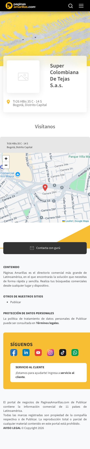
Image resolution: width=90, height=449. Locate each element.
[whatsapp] (74, 352)
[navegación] (81, 6)
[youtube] (38, 352)
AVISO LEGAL (12, 428)
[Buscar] (71, 6)
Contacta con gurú (48, 248)
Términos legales (47, 323)
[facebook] (13, 352)
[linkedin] (25, 352)
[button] (45, 187)
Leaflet (69, 221)
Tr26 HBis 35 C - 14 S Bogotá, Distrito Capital (30, 103)
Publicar (15, 302)
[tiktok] (62, 352)
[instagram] (50, 352)
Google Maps (82, 221)
